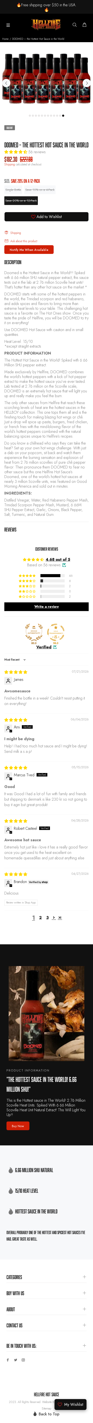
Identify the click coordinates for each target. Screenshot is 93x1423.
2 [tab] (33, 116)
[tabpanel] (46, 80)
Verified (43, 647)
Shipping (9, 164)
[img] (15, 672)
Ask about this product (23, 241)
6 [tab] (45, 116)
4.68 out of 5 (58, 559)
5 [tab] (42, 116)
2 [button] (40, 917)
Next (87, 83)
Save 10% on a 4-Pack (40, 189)
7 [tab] (48, 116)
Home (5, 39)
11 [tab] (60, 116)
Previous (6, 83)
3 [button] (47, 917)
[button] (16, 152)
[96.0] (55, 632)
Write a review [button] (46, 606)
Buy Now (18, 1126)
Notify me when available (29, 250)
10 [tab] (57, 116)
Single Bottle (13, 189)
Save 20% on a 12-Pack (21, 200)
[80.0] (34, 632)
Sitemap (46, 1408)
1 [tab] (30, 116)
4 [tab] (39, 116)
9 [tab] (54, 116)
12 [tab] (63, 116)
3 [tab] (36, 116)
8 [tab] (51, 116)
